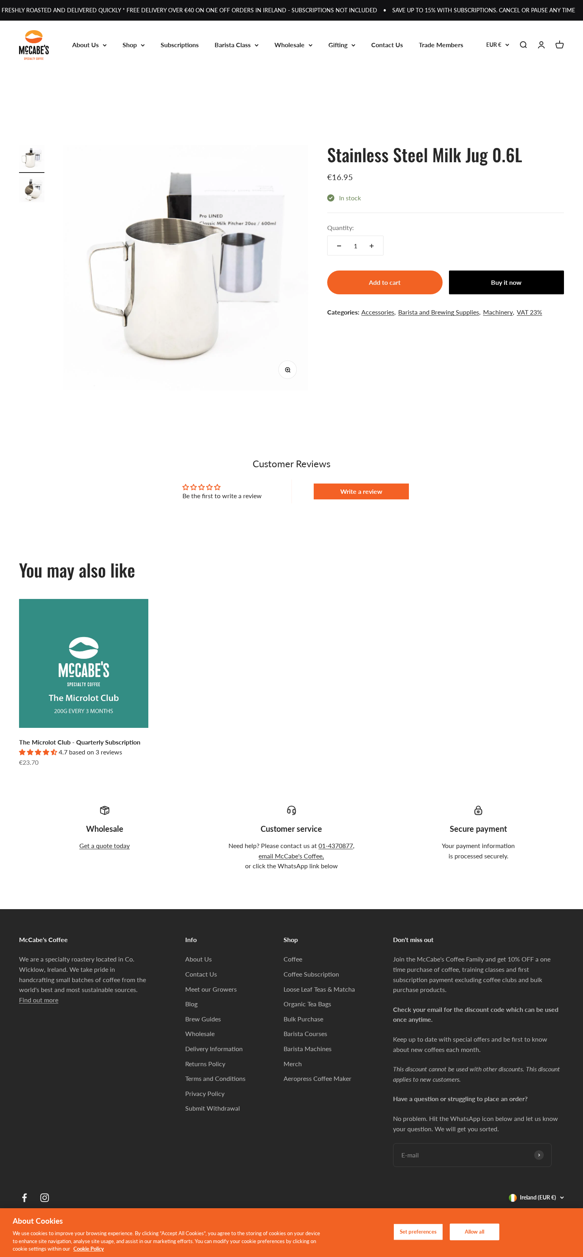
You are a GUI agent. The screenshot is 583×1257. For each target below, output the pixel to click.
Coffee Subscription (311, 974)
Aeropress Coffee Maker (317, 1078)
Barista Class (233, 44)
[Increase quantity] (371, 245)
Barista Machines (308, 1048)
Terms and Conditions (215, 1078)
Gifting (337, 44)
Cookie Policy (88, 1248)
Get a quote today (104, 845)
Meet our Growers (211, 989)
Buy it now (506, 282)
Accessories (377, 312)
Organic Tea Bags (307, 1004)
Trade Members (441, 44)
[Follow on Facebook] (24, 1197)
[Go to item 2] (31, 191)
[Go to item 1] (31, 159)
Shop (130, 44)
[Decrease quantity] (339, 245)
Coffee (293, 959)
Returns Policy (205, 1063)
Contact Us (387, 44)
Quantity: (340, 227)
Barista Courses (305, 1033)
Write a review (361, 491)
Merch (293, 1063)
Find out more (38, 1000)
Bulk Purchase (303, 1019)
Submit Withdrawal (212, 1108)
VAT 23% (529, 312)
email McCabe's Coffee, (291, 856)
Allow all (474, 1231)
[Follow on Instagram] (44, 1197)
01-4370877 (335, 845)
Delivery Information (214, 1048)
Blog (191, 1004)
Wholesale (289, 44)
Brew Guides (203, 1019)
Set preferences (418, 1231)
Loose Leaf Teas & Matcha (319, 989)
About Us (85, 44)
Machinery (498, 312)
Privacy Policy (204, 1093)
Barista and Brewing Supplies (438, 312)
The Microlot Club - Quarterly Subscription (79, 742)
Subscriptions (180, 44)
